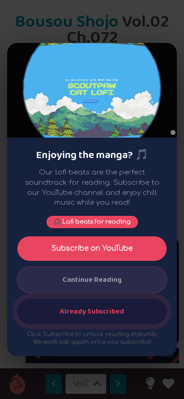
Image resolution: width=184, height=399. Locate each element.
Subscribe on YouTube (92, 248)
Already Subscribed (92, 311)
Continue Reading (92, 279)
